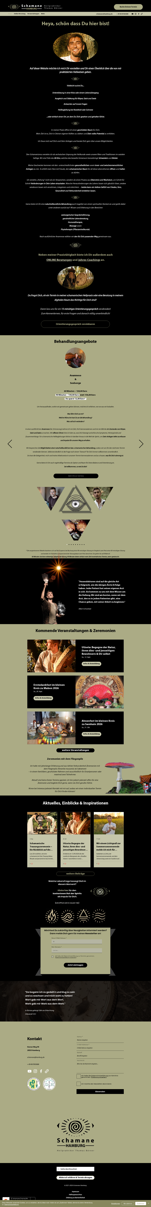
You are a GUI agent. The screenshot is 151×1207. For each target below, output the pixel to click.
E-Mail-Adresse (82, 1044)
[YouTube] (132, 14)
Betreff (79, 1052)
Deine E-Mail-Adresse (59, 938)
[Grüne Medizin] (77, 544)
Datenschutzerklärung (11, 1204)
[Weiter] (141, 444)
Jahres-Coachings (89, 260)
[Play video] (100, 892)
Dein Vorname (56, 947)
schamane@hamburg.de (35, 1057)
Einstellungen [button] (115, 1203)
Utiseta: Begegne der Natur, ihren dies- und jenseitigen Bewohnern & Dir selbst (99, 650)
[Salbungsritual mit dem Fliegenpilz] (75, 544)
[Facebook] (139, 14)
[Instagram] (136, 14)
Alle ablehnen (127, 1203)
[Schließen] (148, 1203)
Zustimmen (140, 1203)
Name (79, 1036)
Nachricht (80, 1060)
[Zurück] (10, 444)
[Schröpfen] (73, 544)
